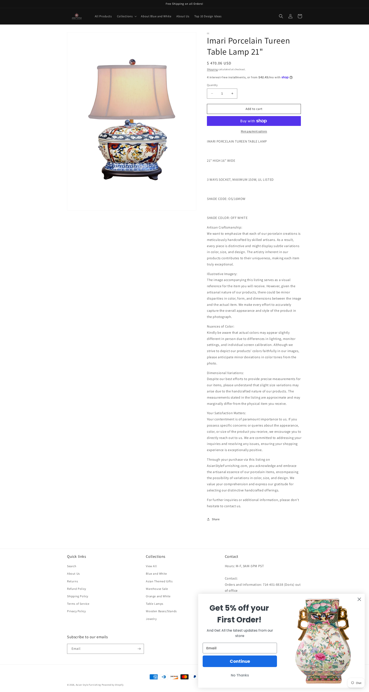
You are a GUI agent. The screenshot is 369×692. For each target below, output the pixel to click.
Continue (240, 661)
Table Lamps (154, 604)
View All (151, 566)
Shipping (212, 69)
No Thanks (240, 675)
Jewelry (151, 619)
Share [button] (216, 519)
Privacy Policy (76, 611)
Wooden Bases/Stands (161, 611)
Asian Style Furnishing (88, 684)
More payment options (254, 131)
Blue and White (156, 573)
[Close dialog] (359, 599)
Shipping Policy (77, 596)
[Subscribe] (139, 649)
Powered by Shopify (113, 684)
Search (71, 566)
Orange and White (158, 596)
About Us (73, 573)
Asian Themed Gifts (159, 581)
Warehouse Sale (157, 589)
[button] (126, 16)
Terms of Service (78, 604)
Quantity (212, 85)
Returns (72, 581)
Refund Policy (76, 589)
